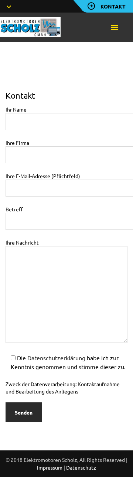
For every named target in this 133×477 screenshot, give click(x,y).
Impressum (49, 467)
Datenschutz (81, 467)
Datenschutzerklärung (56, 357)
